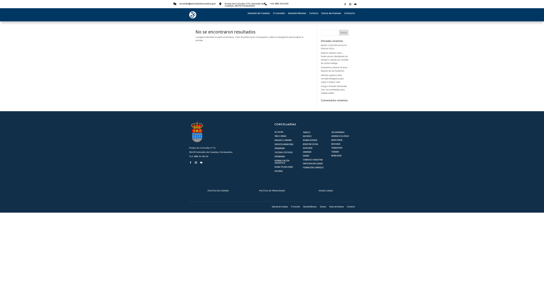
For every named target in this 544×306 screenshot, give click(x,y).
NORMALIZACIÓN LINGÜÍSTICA (282, 161)
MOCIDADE (335, 144)
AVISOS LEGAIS (326, 190)
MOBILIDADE (336, 155)
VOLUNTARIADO (338, 132)
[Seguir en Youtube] (355, 4)
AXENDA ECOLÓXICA (340, 136)
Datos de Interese (331, 13)
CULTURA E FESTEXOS (284, 152)
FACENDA (279, 171)
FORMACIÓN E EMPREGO (313, 167)
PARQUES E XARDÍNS (283, 140)
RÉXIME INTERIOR (310, 140)
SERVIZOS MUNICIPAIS (284, 144)
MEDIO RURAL (337, 140)
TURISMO (335, 152)
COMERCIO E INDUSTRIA (313, 160)
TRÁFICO (306, 132)
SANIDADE (307, 152)
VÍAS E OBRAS (280, 136)
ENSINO (306, 156)
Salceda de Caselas (259, 13)
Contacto (349, 13)
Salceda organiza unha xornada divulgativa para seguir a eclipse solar (332, 78)
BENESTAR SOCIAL (311, 144)
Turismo (313, 13)
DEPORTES (307, 136)
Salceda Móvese (297, 13)
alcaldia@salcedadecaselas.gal (197, 3)
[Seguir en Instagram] (350, 4)
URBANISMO (280, 148)
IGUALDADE (308, 148)
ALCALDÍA (279, 132)
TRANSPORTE (337, 148)
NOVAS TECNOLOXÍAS (284, 167)
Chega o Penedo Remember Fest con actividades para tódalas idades (334, 89)
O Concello (279, 13)
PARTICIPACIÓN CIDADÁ (313, 163)
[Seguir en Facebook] (345, 4)
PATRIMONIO (280, 156)
